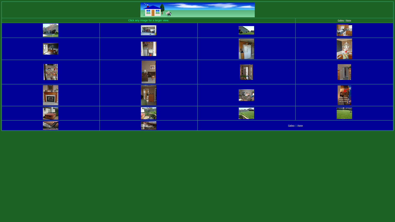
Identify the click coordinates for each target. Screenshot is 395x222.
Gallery (341, 20)
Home (348, 20)
